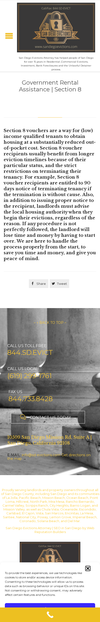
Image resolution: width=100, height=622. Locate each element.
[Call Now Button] (50, 614)
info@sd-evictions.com (41, 455)
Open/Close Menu (9, 36)
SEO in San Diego (68, 528)
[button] (87, 568)
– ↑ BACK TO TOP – (50, 322)
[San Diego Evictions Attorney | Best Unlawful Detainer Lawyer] (56, 27)
